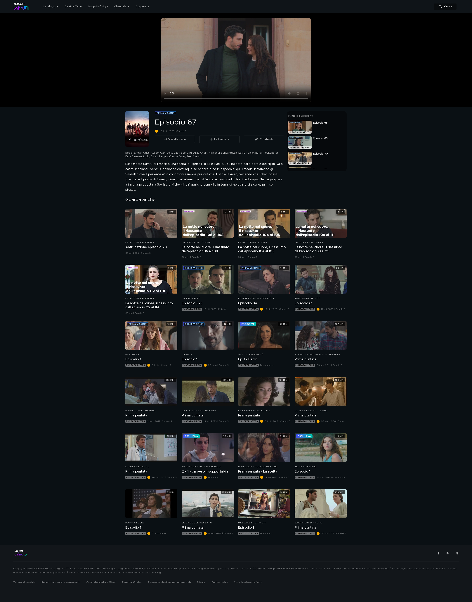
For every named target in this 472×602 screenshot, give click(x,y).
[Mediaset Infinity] (21, 6)
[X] (457, 553)
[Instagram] (448, 553)
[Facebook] (438, 553)
